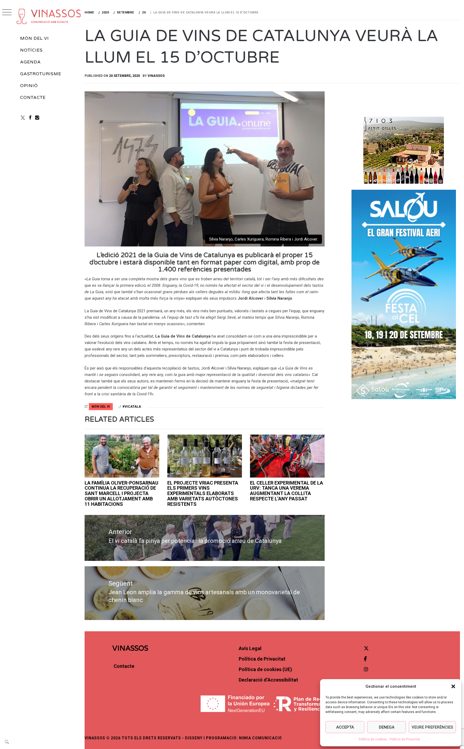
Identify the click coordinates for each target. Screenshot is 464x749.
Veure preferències (432, 727)
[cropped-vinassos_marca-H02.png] (49, 16)
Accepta (345, 727)
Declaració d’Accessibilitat (268, 680)
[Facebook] (30, 118)
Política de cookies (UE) (265, 669)
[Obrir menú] (7, 12)
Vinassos (156, 76)
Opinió (29, 85)
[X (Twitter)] (23, 117)
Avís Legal (250, 648)
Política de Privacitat (405, 739)
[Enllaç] (204, 456)
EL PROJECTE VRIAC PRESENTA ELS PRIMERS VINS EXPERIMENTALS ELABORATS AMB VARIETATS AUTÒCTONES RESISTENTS (202, 493)
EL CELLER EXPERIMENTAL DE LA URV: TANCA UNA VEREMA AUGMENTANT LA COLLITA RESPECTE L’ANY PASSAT (286, 490)
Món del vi (34, 38)
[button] (453, 686)
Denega (386, 727)
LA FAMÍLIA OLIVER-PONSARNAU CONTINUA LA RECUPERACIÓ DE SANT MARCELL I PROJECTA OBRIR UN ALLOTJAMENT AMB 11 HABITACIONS (121, 493)
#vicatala (131, 406)
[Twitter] (366, 648)
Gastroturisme (40, 74)
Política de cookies (373, 739)
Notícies (31, 50)
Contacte (33, 97)
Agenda (30, 62)
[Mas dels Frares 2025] (287, 456)
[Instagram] (37, 118)
